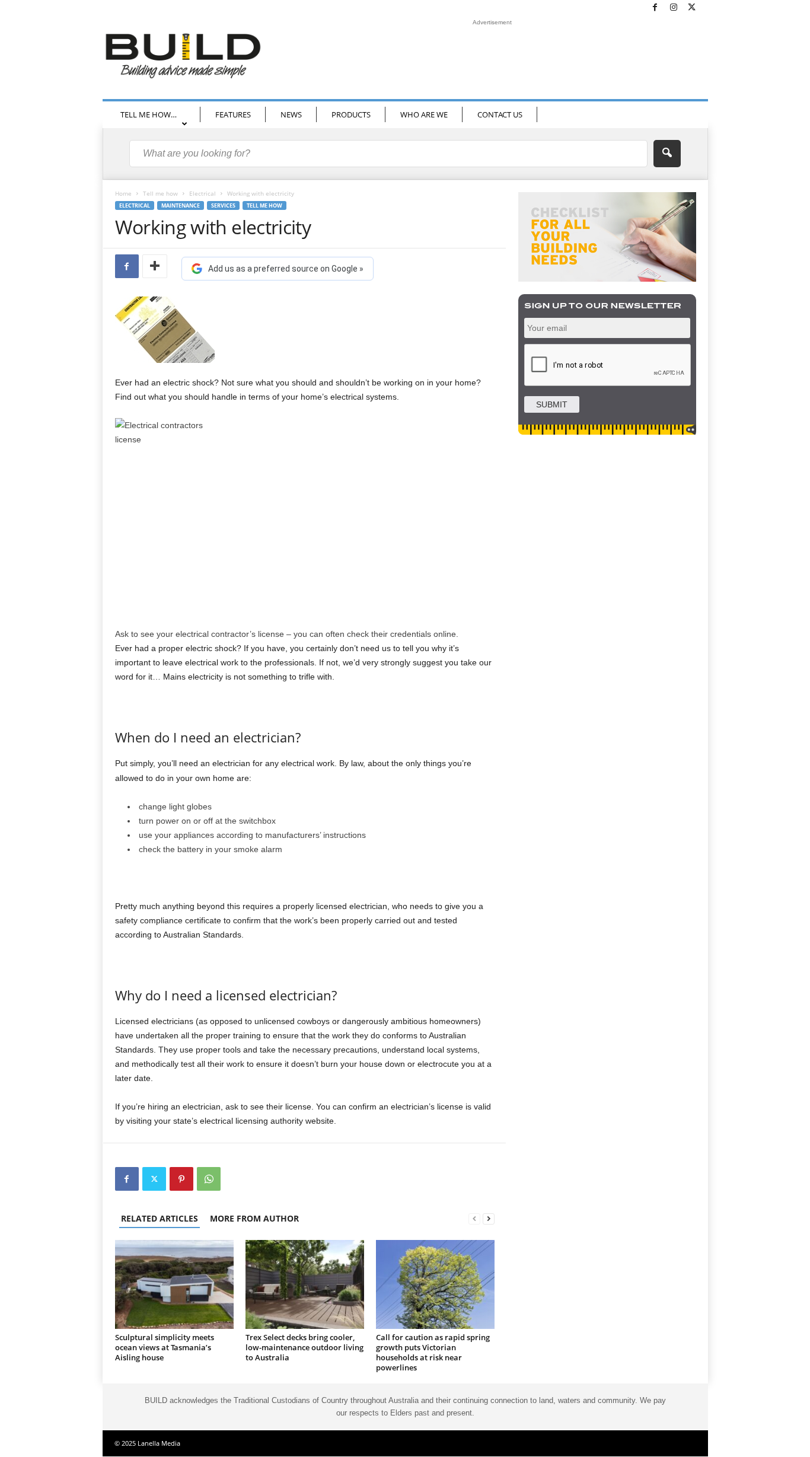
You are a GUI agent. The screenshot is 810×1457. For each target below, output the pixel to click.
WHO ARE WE (424, 114)
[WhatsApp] (209, 1179)
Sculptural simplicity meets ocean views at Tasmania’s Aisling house (164, 1347)
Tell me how (160, 193)
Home (123, 193)
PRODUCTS (351, 114)
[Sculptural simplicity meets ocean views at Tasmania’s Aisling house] (174, 1284)
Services (223, 205)
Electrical (202, 193)
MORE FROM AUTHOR (254, 1218)
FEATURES (233, 114)
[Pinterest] (181, 1179)
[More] (154, 266)
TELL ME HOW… (148, 114)
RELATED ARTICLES (159, 1218)
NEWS (291, 114)
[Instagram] (674, 8)
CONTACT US (499, 114)
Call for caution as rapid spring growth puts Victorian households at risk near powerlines (433, 1352)
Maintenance (180, 205)
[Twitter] (692, 8)
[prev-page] (474, 1218)
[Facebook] (655, 8)
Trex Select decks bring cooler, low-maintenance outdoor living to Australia (304, 1347)
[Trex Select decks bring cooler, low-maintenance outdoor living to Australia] (304, 1284)
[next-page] (489, 1218)
